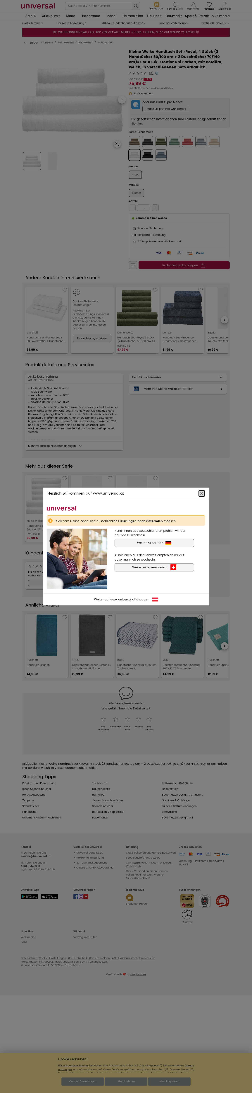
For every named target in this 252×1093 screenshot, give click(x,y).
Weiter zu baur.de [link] (150, 543)
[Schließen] (202, 493)
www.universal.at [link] (122, 599)
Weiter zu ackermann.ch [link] (150, 567)
